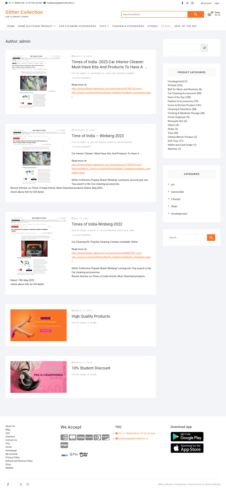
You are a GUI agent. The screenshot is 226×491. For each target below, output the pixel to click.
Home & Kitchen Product (35, 26)
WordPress (215, 484)
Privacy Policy (12, 457)
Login (216, 3)
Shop (8, 464)
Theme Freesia (194, 484)
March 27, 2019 (83, 311)
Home (11, 26)
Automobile (96, 73)
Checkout (10, 436)
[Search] (204, 48)
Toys (102, 26)
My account (11, 454)
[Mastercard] (72, 438)
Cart (7, 433)
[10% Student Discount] (38, 377)
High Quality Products (91, 316)
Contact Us (11, 440)
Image (93, 230)
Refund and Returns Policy (19, 461)
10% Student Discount (91, 368)
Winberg (130, 73)
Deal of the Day (186, 26)
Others (153, 26)
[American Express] (64, 438)
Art (92, 142)
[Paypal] (89, 438)
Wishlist (9, 468)
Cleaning (120, 73)
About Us (10, 426)
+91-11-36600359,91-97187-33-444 (136, 433)
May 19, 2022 (81, 218)
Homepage (11, 450)
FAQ (7, 443)
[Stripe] (64, 445)
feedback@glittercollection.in (60, 3)
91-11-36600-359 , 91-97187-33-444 (25, 3)
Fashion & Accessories (128, 26)
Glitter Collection (24, 12)
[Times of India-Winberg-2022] (38, 247)
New (132, 230)
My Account (206, 3)
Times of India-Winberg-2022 (97, 224)
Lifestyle (111, 142)
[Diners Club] (97, 438)
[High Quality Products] (38, 325)
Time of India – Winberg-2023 (98, 136)
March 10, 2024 (83, 56)
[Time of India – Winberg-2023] (38, 156)
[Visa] (81, 438)
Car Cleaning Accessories (77, 26)
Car (113, 73)
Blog (7, 429)
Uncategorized (124, 142)
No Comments (84, 78)
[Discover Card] (105, 438)
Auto (108, 73)
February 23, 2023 (84, 130)
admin (82, 73)
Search (195, 14)
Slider (93, 323)
